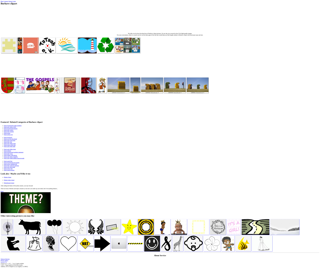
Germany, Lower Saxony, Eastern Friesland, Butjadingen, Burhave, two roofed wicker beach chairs (174, 90)
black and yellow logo (10, 143)
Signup (10, 1)
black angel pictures (9, 170)
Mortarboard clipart (9, 183)
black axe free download (10, 139)
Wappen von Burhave (7, 91)
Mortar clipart (7, 177)
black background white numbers (13, 125)
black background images (10, 128)
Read (2, 191)
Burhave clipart (5, 51)
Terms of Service (5, 259)
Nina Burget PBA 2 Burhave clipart (123, 51)
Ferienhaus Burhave (83, 51)
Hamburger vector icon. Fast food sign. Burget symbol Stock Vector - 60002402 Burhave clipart (30, 49)
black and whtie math (9, 146)
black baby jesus (8, 154)
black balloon (7, 151)
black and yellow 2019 (10, 127)
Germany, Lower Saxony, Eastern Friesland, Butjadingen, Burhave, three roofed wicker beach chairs (152, 90)
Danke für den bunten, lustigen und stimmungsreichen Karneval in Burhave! (47, 50)
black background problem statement (13, 152)
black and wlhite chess (10, 149)
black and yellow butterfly (11, 157)
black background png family (11, 162)
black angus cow (8, 134)
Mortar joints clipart (9, 180)
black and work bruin (9, 140)
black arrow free (8, 168)
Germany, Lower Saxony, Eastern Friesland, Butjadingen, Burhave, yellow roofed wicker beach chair (118, 90)
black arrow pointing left (10, 164)
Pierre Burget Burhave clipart (88, 91)
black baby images (9, 131)
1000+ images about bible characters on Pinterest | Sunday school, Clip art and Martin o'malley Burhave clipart (39, 90)
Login (14, 1)
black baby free (8, 142)
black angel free (8, 161)
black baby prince (8, 130)
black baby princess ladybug (11, 165)
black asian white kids (10, 145)
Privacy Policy (4, 260)
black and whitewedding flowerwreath (14, 158)
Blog (2, 1)
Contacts (6, 1)
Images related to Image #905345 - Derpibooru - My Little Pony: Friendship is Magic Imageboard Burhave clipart (19, 87)
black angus (7, 133)
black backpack (8, 137)
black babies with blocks (10, 155)
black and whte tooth (9, 167)
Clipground (8, 263)
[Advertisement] (160, 19)
